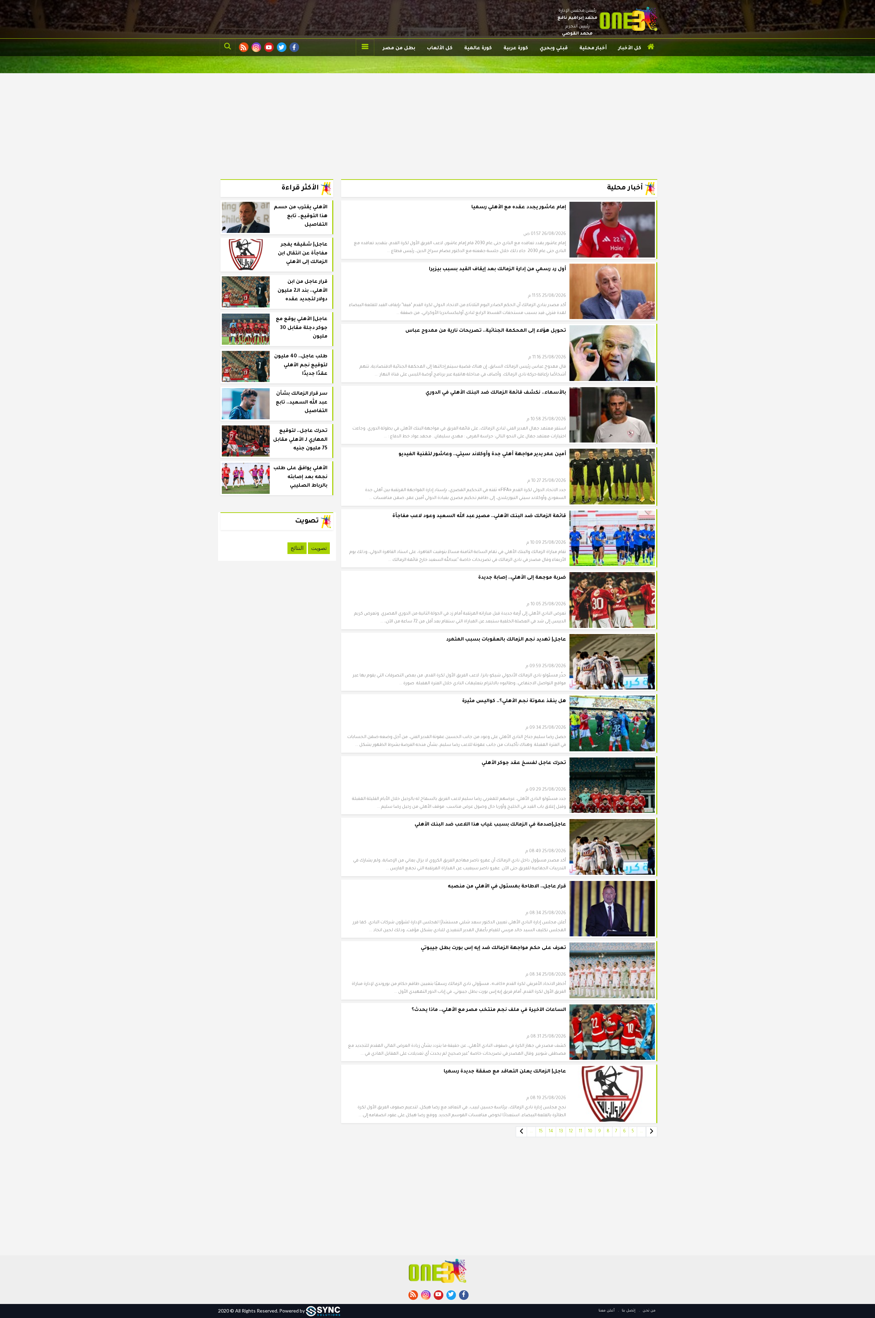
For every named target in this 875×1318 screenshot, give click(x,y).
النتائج (297, 548)
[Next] (521, 1131)
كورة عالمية (478, 48)
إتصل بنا (628, 1311)
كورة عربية (515, 48)
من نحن (649, 1311)
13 (561, 1131)
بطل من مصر (399, 48)
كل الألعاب (440, 48)
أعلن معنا (606, 1311)
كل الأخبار (629, 48)
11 (580, 1131)
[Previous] (651, 1131)
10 (590, 1131)
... (641, 1131)
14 (551, 1131)
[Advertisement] (437, 121)
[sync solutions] (323, 1311)
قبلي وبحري (554, 48)
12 (571, 1131)
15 (541, 1131)
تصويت (319, 548)
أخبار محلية (593, 48)
